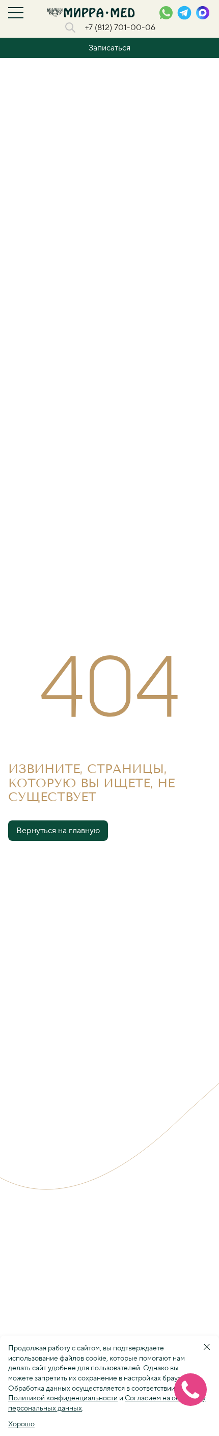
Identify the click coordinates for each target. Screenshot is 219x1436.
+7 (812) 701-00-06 (120, 27)
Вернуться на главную (58, 831)
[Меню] (15, 12)
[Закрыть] (207, 1347)
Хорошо (21, 1424)
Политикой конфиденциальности (63, 1398)
